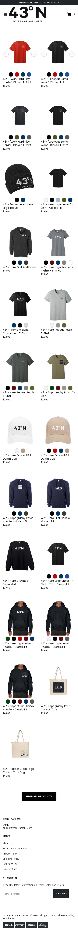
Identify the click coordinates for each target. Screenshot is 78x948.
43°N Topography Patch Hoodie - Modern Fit (18, 519)
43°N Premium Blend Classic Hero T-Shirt (16, 331)
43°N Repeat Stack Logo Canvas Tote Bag (18, 770)
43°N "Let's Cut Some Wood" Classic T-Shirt (54, 143)
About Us (8, 843)
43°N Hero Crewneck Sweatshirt (16, 582)
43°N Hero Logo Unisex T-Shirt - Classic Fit (57, 206)
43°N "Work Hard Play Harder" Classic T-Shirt (17, 143)
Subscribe (61, 893)
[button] (71, 15)
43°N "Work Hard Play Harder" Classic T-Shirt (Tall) (17, 80)
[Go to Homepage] (27, 14)
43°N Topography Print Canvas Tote (55, 708)
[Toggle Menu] (5, 14)
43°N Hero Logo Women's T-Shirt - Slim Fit (57, 269)
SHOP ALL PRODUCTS (39, 796)
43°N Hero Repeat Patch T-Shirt (56, 331)
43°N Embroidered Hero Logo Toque (18, 206)
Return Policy (10, 863)
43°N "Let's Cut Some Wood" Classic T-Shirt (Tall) (54, 80)
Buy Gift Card (10, 868)
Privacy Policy (10, 853)
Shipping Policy (11, 858)
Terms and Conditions (15, 848)
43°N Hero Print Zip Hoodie (19, 267)
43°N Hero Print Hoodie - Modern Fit (56, 519)
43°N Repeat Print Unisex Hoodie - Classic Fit (18, 708)
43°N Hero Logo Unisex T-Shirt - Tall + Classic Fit (57, 582)
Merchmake (9, 918)
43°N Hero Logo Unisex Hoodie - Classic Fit (17, 645)
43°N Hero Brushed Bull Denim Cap (17, 457)
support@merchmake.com (17, 827)
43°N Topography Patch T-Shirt (58, 394)
